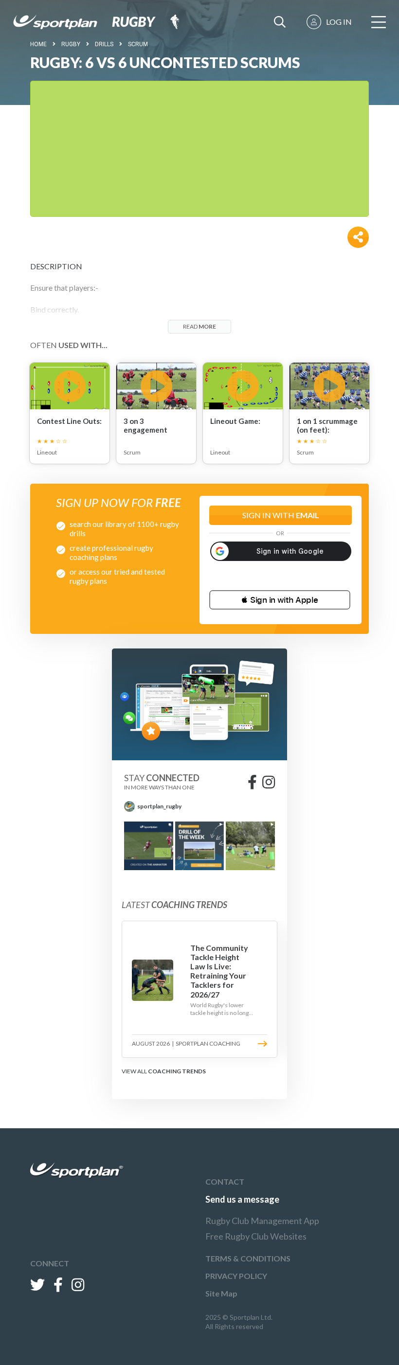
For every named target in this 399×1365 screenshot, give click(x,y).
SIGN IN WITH (280, 515)
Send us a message (242, 1199)
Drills (104, 44)
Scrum (138, 44)
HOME (38, 44)
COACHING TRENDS (177, 1071)
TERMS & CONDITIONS (247, 1258)
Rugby (70, 44)
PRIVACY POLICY (236, 1275)
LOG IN (339, 21)
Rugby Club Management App (262, 1220)
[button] (279, 600)
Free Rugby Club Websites (256, 1236)
